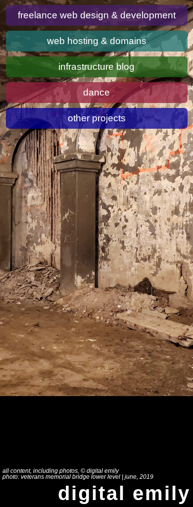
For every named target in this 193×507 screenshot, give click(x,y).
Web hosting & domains (96, 41)
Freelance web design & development (97, 15)
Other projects (97, 118)
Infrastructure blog (96, 66)
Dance (96, 92)
